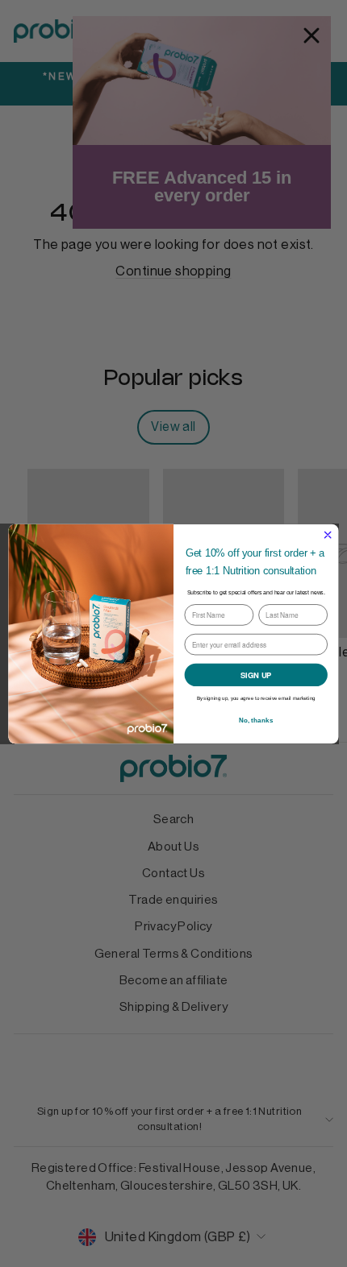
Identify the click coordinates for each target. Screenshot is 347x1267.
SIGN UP (256, 675)
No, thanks (256, 719)
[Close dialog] (327, 534)
